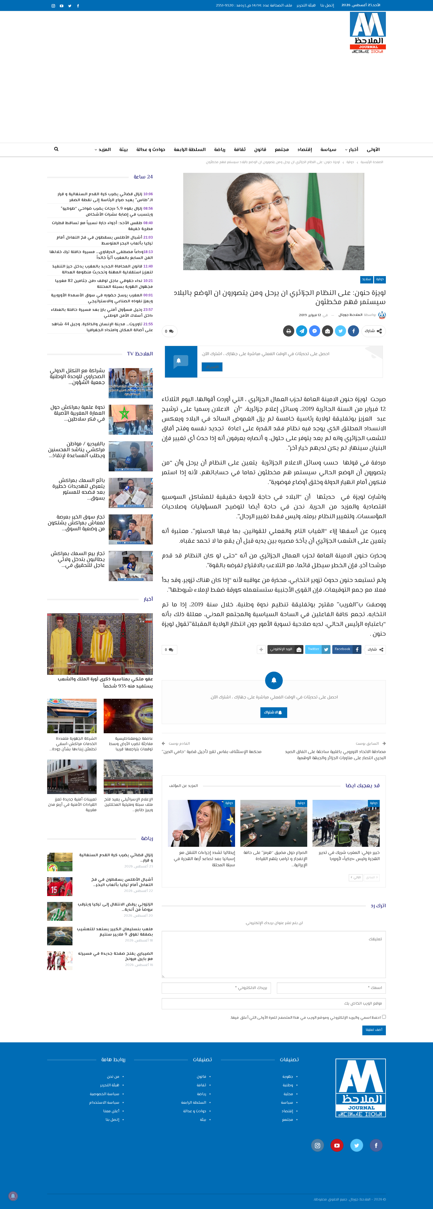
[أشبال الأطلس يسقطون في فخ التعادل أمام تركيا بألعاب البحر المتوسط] (59, 886)
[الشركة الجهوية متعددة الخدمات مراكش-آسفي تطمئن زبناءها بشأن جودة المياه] (72, 716)
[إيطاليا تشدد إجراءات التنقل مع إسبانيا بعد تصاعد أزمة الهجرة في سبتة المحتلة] (201, 823)
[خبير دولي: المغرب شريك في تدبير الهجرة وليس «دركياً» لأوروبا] (346, 823)
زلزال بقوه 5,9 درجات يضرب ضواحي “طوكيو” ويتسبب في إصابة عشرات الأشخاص (107, 212)
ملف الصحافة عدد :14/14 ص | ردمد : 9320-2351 (254, 6)
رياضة (219, 150)
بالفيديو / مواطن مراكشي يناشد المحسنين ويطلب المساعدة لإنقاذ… (76, 450)
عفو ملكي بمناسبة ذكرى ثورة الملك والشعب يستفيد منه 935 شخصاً (105, 683)
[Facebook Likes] (376, 1154)
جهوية (287, 1077)
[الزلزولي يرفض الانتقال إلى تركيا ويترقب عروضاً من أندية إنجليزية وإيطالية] (59, 911)
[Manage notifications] (13, 1196)
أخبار (353, 150)
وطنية (288, 1085)
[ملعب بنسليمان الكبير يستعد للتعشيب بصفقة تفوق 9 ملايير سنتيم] (59, 936)
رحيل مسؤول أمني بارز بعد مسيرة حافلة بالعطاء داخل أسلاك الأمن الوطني (102, 313)
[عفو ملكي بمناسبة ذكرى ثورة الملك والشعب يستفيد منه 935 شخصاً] (100, 644)
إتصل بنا (327, 6)
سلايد (366, 279)
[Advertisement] (216, 98)
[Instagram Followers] (317, 1154)
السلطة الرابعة (190, 150)
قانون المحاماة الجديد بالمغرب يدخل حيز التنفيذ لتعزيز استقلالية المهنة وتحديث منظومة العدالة (102, 269)
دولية (380, 279)
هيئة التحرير (306, 6)
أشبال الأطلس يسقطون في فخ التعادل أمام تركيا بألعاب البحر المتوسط (105, 240)
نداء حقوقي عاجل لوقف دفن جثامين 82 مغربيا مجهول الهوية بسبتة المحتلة (104, 284)
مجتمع (282, 150)
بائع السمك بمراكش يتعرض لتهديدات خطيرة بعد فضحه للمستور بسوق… (78, 490)
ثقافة (240, 150)
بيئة (123, 150)
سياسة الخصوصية (104, 1094)
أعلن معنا (111, 1111)
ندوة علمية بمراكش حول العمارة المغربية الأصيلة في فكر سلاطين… (77, 413)
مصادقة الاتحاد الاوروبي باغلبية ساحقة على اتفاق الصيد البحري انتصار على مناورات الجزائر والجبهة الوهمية (335, 755)
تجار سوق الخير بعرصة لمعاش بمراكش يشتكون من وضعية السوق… (76, 523)
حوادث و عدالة (150, 150)
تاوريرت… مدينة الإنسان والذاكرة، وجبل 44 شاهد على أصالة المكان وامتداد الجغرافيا (102, 327)
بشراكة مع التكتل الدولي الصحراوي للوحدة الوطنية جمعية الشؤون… (77, 377)
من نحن (113, 1077)
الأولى (373, 150)
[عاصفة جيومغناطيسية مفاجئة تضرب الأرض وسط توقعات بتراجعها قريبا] (128, 716)
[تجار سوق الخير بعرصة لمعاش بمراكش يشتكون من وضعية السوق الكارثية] (131, 529)
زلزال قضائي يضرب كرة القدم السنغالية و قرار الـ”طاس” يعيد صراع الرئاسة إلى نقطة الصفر (105, 197)
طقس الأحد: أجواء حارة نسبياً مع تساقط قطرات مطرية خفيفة (102, 226)
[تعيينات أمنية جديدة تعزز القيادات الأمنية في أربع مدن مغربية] (72, 776)
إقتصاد (305, 150)
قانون (260, 150)
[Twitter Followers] (356, 1154)
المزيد (105, 150)
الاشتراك (212, 366)
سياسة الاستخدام (104, 1103)
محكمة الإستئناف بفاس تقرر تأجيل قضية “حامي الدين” (212, 752)
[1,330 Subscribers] (337, 1154)
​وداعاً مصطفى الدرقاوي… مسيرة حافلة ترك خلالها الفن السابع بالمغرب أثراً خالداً (101, 255)
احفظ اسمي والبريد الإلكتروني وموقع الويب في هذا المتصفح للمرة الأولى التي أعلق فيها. (305, 1018)
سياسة (328, 150)
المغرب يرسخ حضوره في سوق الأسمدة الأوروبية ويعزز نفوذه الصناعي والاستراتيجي (102, 298)
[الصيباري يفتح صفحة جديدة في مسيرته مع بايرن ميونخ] (59, 960)
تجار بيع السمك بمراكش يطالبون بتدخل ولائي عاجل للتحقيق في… (78, 560)
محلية (288, 1094)
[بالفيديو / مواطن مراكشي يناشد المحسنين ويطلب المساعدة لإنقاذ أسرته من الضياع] (131, 456)
